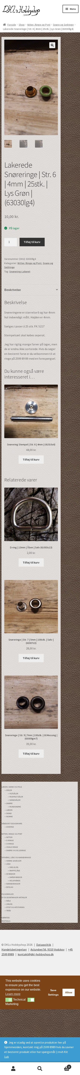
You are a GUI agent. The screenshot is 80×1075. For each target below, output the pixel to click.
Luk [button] (6, 1057)
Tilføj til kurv (32, 242)
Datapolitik (43, 938)
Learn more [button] (12, 987)
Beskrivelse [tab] (12, 289)
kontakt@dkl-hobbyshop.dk (36, 947)
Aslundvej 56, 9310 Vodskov (47, 943)
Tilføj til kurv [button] (31, 459)
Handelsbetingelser (14, 943)
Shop (22, 24)
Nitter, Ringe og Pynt (38, 24)
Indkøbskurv (61, 1065)
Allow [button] (68, 985)
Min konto (13, 1068)
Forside (11, 24)
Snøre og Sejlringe (63, 24)
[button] (52, 45)
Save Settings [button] (53, 985)
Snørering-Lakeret (19, 271)
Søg (40, 1068)
